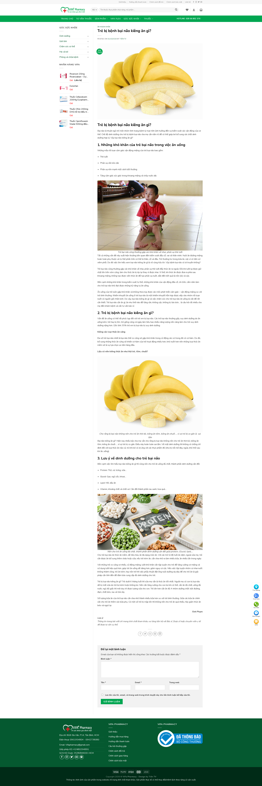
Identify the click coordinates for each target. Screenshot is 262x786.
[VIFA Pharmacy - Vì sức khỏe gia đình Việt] (73, 10)
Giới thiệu (122, 2)
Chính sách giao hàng (118, 755)
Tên (103, 682)
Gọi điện (256, 608)
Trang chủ (67, 18)
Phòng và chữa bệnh (68, 57)
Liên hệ (188, 2)
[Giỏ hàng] (201, 10)
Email (138, 682)
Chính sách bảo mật (174, 2)
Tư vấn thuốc (84, 18)
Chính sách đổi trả (156, 2)
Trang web (174, 682)
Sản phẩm (100, 18)
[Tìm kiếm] (176, 10)
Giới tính (63, 41)
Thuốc (147, 18)
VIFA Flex (116, 18)
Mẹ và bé (63, 51)
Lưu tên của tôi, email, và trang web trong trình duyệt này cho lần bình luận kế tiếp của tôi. (147, 695)
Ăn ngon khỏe (103, 27)
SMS (256, 625)
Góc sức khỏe (131, 18)
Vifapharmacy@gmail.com (78, 744)
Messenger (256, 616)
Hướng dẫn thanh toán (137, 2)
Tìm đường (256, 590)
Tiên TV (123, 39)
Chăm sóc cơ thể (67, 46)
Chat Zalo (256, 599)
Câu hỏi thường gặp (117, 746)
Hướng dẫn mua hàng (118, 736)
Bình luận (106, 658)
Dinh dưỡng (64, 36)
